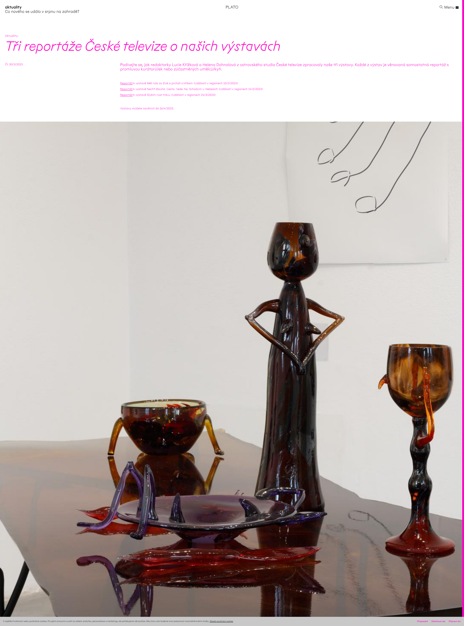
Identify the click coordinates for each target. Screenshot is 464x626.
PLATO (232, 7)
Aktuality (11, 35)
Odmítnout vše (438, 621)
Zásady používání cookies (221, 621)
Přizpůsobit (422, 621)
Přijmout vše (455, 621)
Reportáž (126, 83)
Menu (451, 7)
